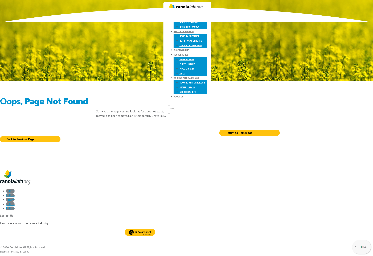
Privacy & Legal (20, 251)
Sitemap (4, 251)
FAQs (182, 73)
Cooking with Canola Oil (186, 78)
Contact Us (6, 215)
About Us (178, 96)
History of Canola (189, 27)
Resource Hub (181, 55)
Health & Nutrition (184, 31)
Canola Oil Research (191, 45)
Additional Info (188, 92)
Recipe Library (187, 87)
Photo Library (187, 64)
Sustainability (181, 50)
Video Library (187, 68)
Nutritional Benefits (191, 41)
